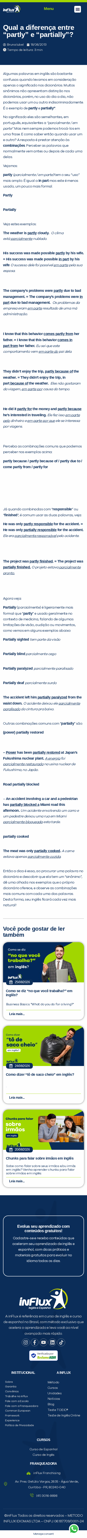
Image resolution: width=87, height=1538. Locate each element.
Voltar (24, 288)
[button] (77, 9)
